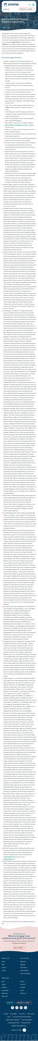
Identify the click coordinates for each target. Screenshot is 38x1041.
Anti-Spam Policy (25, 1022)
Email (3, 961)
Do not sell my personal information (21, 1016)
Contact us (23, 993)
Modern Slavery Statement (13, 1019)
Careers (22, 981)
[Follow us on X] (16, 1007)
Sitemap (6, 1014)
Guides (3, 984)
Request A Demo (26, 9)
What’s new (5, 996)
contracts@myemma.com (10, 857)
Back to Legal (6, 27)
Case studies (5, 990)
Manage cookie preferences (19, 1025)
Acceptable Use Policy (13, 1022)
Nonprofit (22, 964)
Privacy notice (30, 1014)
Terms (8, 1016)
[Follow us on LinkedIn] (25, 1007)
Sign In (6, 9)
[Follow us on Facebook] (12, 1007)
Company (22, 987)
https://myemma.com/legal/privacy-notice (16, 125)
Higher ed (22, 961)
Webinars (4, 987)
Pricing (3, 970)
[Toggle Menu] (33, 5)
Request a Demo (23, 1002)
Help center (5, 993)
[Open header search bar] (30, 5)
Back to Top (16, 1030)
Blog (3, 981)
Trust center (22, 1014)
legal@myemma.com (9, 859)
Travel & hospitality (25, 973)
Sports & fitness (24, 970)
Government (23, 967)
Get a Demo (18, 947)
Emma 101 (23, 984)
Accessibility (13, 1014)
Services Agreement (27, 1019)
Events (22, 990)
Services (4, 967)
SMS (3, 964)
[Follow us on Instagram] (21, 1007)
